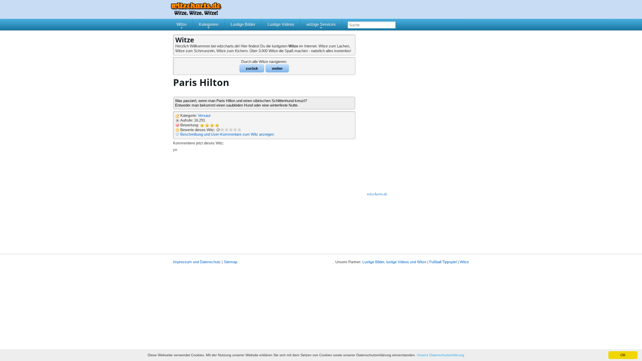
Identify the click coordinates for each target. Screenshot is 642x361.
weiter (277, 68)
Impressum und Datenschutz (197, 262)
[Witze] (196, 14)
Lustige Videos (281, 24)
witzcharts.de (377, 193)
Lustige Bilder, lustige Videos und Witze (394, 262)
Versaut (204, 115)
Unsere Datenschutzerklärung (440, 355)
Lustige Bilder (243, 24)
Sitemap (230, 262)
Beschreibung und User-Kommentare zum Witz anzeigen (227, 134)
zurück (252, 68)
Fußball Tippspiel (443, 262)
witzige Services (321, 26)
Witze (182, 26)
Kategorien (208, 26)
